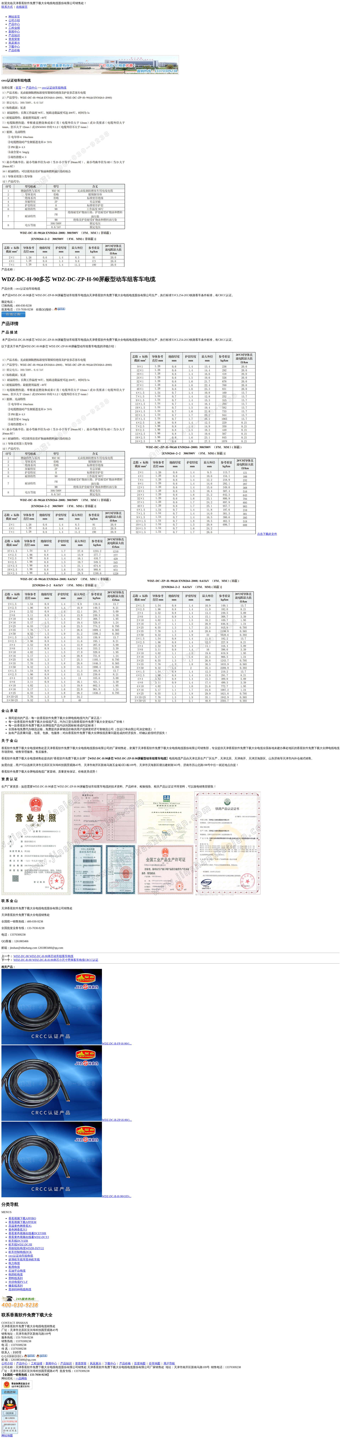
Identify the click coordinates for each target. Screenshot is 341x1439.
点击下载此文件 (267, 533)
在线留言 (22, 6)
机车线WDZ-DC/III (20, 1244)
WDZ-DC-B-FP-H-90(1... (117, 1043)
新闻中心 (14, 31)
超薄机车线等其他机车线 (24, 1259)
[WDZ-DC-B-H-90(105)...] (51, 1196)
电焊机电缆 (16, 1274)
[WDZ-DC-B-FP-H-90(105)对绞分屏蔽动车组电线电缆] (51, 1043)
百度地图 (139, 1363)
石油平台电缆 (17, 1270)
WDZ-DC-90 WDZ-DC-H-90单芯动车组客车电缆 (43, 956)
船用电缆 (14, 1266)
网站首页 (14, 16)
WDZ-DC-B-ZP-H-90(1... (117, 1119)
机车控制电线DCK (20, 1252)
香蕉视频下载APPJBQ (22, 1218)
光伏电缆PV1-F (18, 1281)
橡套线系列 (16, 1285)
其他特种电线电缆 (20, 1289)
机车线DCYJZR (18, 1240)
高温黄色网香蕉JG (20, 1225)
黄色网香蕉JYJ (18, 1229)
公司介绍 (14, 20)
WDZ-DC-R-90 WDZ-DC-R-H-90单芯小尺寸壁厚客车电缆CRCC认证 (55, 959)
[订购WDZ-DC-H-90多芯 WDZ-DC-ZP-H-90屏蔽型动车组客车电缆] (13, 316)
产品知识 (14, 35)
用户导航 (169, 1363)
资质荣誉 (14, 39)
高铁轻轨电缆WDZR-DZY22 (26, 1248)
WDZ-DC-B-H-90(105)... (116, 1196)
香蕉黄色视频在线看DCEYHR (27, 1233)
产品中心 (14, 24)
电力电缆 (14, 1263)
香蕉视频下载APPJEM (22, 1222)
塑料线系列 (16, 1278)
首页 (18, 87)
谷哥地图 (154, 1363)
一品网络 (21, 1378)
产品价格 (14, 50)
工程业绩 (14, 27)
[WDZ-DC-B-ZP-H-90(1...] (51, 1119)
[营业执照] (16, 1388)
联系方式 (7, 6)
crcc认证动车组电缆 (54, 87)
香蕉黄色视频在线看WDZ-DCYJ (29, 1237)
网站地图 (7, 1435)
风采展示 (14, 42)
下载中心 (14, 46)
